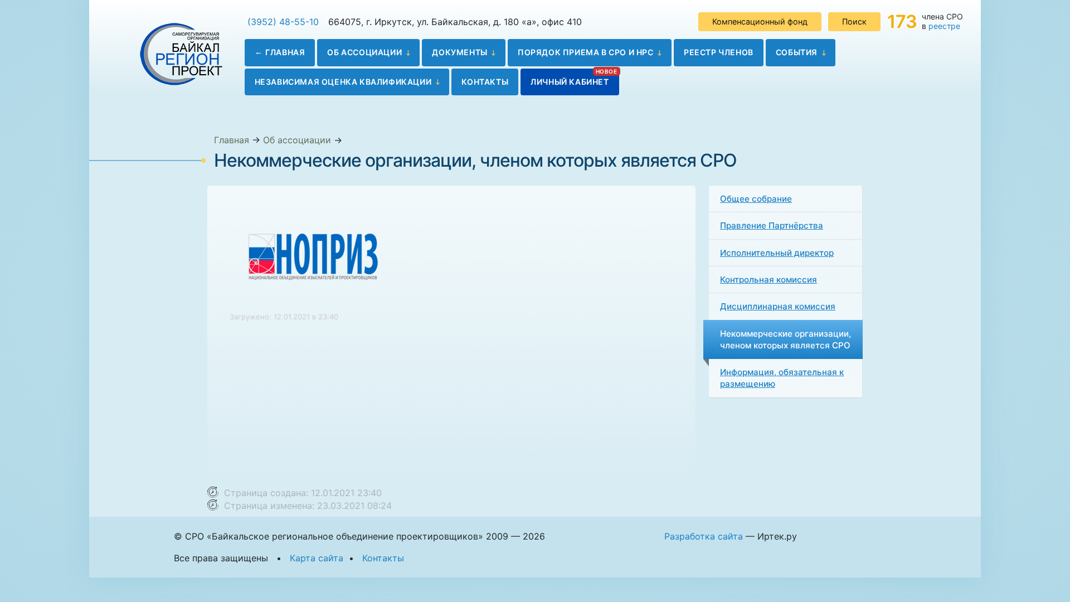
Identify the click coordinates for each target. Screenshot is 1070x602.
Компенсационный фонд (760, 21)
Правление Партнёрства (771, 225)
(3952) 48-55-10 (283, 21)
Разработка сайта (703, 536)
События (797, 52)
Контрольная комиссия (768, 279)
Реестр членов (718, 52)
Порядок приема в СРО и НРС (586, 52)
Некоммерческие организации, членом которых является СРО (785, 339)
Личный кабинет (570, 81)
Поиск (854, 21)
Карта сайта (316, 558)
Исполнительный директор (777, 252)
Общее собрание (756, 198)
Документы (459, 52)
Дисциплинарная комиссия (777, 306)
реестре (944, 26)
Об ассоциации (364, 52)
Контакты (484, 81)
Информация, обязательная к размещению (782, 378)
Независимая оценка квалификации (343, 81)
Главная (285, 52)
